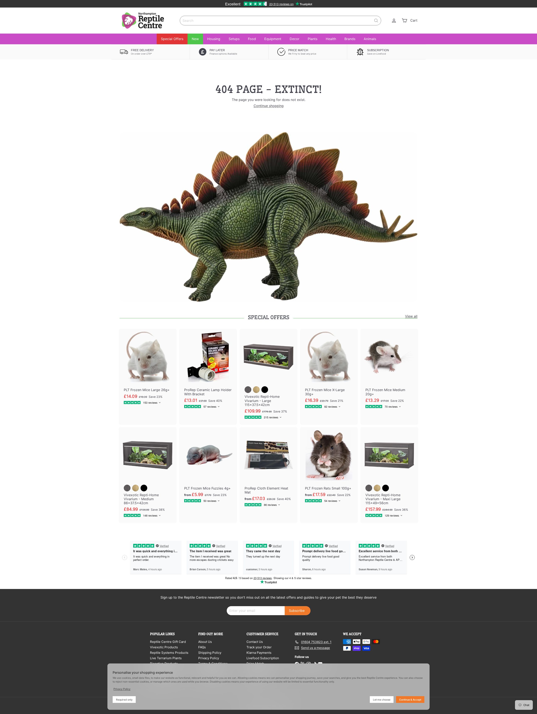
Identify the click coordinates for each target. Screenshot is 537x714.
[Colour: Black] (264, 389)
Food (252, 39)
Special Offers (172, 39)
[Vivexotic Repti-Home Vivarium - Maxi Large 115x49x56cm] (389, 475)
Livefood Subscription (262, 658)
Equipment (272, 39)
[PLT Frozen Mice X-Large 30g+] (329, 371)
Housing (213, 39)
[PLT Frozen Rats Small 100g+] (329, 467)
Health (331, 39)
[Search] (376, 20)
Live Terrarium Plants (166, 658)
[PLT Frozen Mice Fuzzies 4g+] (208, 467)
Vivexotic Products (164, 647)
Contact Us (254, 642)
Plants (312, 39)
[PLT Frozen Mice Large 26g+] (148, 369)
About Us (205, 642)
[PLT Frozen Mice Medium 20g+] (389, 371)
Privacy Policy (208, 658)
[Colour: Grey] (248, 389)
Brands (349, 39)
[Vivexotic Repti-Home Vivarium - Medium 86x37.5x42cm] (148, 475)
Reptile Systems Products (169, 653)
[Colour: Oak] (256, 389)
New (195, 39)
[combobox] (280, 20)
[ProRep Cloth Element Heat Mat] (268, 469)
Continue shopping (269, 106)
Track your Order (259, 647)
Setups (234, 39)
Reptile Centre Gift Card (168, 642)
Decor (294, 39)
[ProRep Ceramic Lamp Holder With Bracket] (208, 371)
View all (411, 316)
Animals (370, 39)
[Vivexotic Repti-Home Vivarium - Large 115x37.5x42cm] (268, 377)
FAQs (202, 647)
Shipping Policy (209, 653)
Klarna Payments (258, 653)
